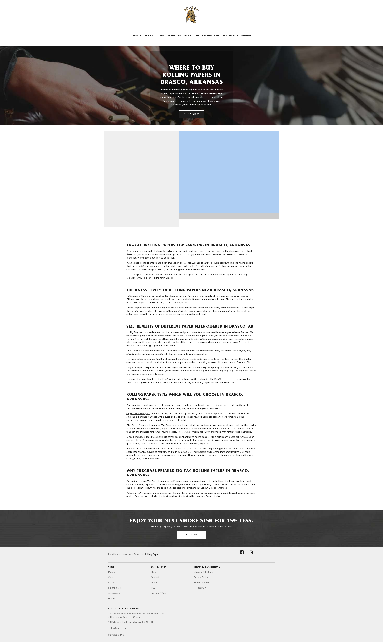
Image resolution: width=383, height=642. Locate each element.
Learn (154, 582)
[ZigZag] (191, 15)
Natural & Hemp (188, 36)
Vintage (136, 36)
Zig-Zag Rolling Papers (123, 609)
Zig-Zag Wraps (158, 593)
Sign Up (191, 535)
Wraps (171, 36)
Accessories (230, 36)
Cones (160, 36)
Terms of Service (202, 582)
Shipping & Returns (203, 572)
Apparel (246, 36)
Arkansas (126, 554)
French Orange (138, 425)
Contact (155, 577)
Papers (149, 36)
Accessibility (200, 587)
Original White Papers (138, 413)
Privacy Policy (201, 577)
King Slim (219, 379)
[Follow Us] (242, 555)
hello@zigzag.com (118, 628)
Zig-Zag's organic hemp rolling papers (208, 448)
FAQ (153, 587)
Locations (113, 554)
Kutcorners (132, 437)
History (155, 572)
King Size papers (135, 367)
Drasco (137, 554)
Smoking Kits (210, 36)
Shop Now (191, 114)
